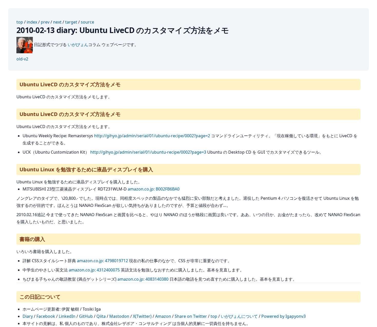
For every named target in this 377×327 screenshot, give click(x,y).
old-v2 (22, 59)
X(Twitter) (142, 316)
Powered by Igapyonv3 (283, 316)
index (32, 22)
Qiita (101, 316)
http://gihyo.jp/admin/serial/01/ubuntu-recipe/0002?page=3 (148, 152)
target (71, 22)
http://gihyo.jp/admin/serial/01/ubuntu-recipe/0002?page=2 (152, 136)
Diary (28, 316)
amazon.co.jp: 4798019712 (102, 260)
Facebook (45, 316)
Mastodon (119, 316)
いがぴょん (78, 44)
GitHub (86, 316)
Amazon (163, 316)
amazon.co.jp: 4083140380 (142, 279)
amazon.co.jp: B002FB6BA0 (154, 189)
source (87, 22)
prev (45, 22)
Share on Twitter (191, 316)
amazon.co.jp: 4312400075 (94, 270)
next (57, 22)
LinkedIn (67, 316)
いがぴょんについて (239, 316)
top (19, 22)
